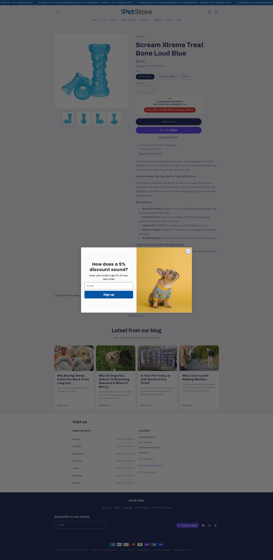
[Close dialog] (188, 251)
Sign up (108, 295)
